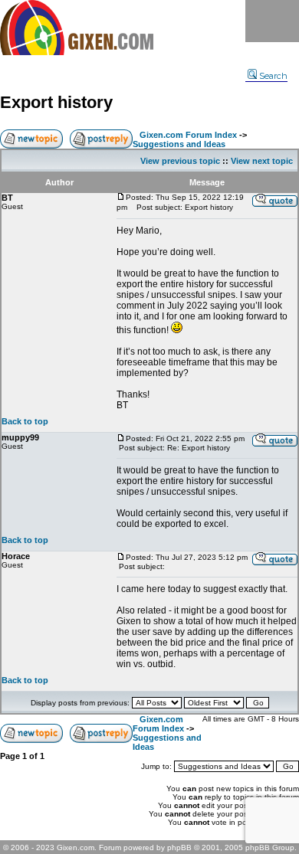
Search (273, 75)
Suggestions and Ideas (179, 144)
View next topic (262, 160)
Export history (56, 102)
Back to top (25, 421)
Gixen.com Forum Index (188, 134)
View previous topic (180, 160)
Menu (272, 21)
